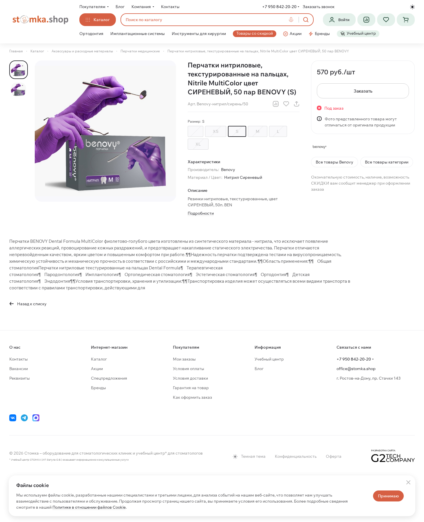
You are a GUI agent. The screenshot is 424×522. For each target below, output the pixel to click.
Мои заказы (184, 359)
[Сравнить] (276, 104)
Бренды (98, 387)
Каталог (99, 359)
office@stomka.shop (356, 368)
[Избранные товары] (386, 19)
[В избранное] (286, 104)
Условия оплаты (188, 368)
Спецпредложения (109, 378)
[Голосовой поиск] (292, 19)
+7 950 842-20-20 (279, 6)
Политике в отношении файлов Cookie (89, 507)
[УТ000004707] (105, 131)
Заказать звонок (319, 6)
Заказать (363, 91)
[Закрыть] (408, 482)
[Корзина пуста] (406, 19)
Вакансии (18, 368)
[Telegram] (24, 417)
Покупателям (186, 347)
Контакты (18, 359)
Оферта (333, 456)
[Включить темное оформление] (412, 7)
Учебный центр (269, 359)
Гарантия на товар (191, 387)
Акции (97, 368)
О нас (15, 347)
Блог (259, 368)
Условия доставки (190, 378)
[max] (35, 417)
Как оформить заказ (192, 397)
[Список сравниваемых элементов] (366, 19)
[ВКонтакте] (12, 417)
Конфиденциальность (296, 456)
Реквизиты (19, 378)
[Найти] (306, 19)
